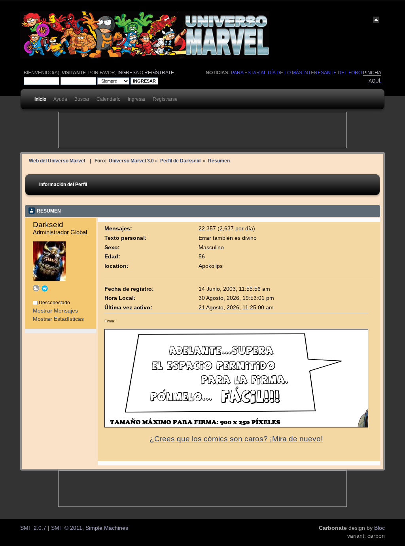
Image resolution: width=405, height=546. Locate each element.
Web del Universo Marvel (57, 160)
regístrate (159, 72)
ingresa (127, 72)
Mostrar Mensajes (55, 311)
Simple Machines (106, 528)
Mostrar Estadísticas (58, 319)
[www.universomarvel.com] (36, 289)
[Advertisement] (202, 130)
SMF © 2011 (66, 528)
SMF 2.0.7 (33, 528)
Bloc (379, 528)
